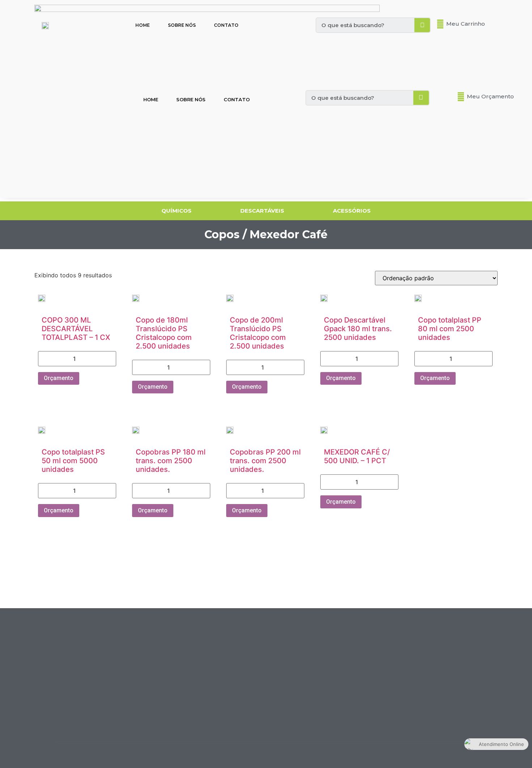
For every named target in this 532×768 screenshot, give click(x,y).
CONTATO (226, 25)
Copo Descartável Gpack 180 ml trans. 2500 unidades (358, 329)
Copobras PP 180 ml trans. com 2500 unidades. (171, 461)
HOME (142, 25)
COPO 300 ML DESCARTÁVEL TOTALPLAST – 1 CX (76, 329)
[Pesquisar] (422, 25)
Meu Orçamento (490, 96)
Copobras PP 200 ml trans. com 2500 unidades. (265, 461)
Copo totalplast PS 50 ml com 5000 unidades (73, 461)
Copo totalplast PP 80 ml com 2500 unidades (449, 329)
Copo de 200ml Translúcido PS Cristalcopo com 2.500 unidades (258, 333)
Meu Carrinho (465, 23)
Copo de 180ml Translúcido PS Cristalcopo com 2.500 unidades (164, 333)
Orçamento (58, 378)
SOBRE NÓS (182, 25)
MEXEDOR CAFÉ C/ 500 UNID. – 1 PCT (357, 456)
